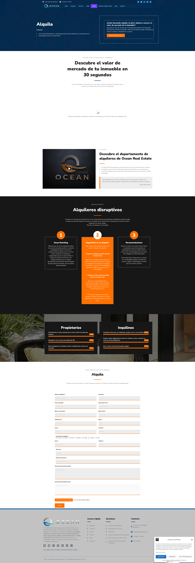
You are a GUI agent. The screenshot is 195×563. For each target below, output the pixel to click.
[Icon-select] (71, 545)
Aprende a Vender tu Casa (105, 6)
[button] (192, 539)
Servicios (81, 6)
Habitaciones (58, 419)
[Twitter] (150, 2)
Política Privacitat (66, 550)
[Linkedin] (138, 2)
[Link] (67, 545)
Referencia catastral (61, 457)
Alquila (94, 6)
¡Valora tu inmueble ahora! (116, 35)
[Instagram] (144, 2)
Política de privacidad (176, 560)
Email (56, 441)
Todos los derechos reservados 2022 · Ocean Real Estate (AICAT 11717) (64, 559)
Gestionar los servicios (161, 552)
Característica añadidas (62, 436)
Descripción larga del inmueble (63, 466)
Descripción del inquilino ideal (63, 481)
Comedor (101, 428)
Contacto (122, 6)
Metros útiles (102, 411)
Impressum (183, 560)
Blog (116, 6)
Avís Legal (46, 550)
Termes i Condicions (55, 550)
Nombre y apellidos (60, 394)
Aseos (57, 428)
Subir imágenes (59, 497)
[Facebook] (147, 2)
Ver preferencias (185, 556)
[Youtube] (141, 2)
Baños (100, 419)
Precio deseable (59, 402)
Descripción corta (103, 402)
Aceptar (161, 556)
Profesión (101, 394)
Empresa (73, 6)
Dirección (58, 449)
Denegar (172, 556)
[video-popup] (69, 168)
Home (66, 6)
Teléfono (101, 441)
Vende (87, 6)
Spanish (170, 562)
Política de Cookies (166, 560)
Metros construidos (60, 411)
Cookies (75, 550)
